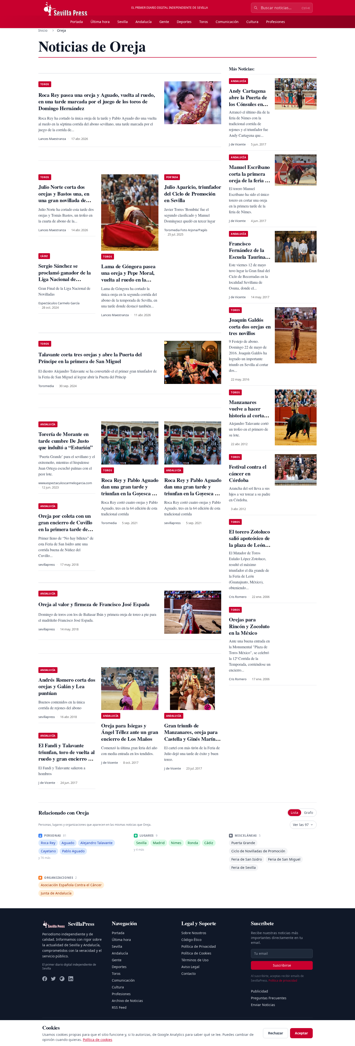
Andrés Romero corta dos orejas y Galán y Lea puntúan (66, 686)
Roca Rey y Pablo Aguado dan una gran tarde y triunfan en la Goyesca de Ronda (129, 490)
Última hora (100, 21)
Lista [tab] (294, 812)
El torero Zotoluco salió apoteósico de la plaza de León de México (249, 541)
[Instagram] (62, 978)
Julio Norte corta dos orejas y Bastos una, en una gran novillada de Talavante (63, 197)
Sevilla (122, 21)
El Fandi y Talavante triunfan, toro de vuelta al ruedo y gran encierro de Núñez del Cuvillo (66, 755)
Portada (76, 21)
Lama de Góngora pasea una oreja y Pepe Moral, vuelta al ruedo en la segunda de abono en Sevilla (128, 279)
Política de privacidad (283, 980)
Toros (203, 21)
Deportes (184, 21)
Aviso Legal (190, 966)
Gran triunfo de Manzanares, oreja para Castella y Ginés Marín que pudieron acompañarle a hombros (191, 738)
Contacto (188, 973)
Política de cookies (97, 1039)
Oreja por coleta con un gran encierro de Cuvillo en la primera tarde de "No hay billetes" (65, 526)
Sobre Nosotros (193, 933)
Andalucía (143, 21)
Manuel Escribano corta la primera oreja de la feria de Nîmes (249, 177)
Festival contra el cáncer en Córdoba (247, 473)
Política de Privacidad (198, 946)
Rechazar (275, 1033)
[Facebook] (44, 978)
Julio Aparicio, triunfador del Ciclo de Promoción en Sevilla (192, 193)
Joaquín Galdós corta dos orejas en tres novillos (250, 326)
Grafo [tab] (308, 812)
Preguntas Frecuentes (268, 998)
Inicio (42, 30)
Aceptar (301, 1033)
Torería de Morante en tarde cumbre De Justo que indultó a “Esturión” (65, 440)
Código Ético (191, 939)
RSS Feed (119, 1007)
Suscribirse (282, 965)
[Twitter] (53, 978)
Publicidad (259, 991)
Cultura (252, 21)
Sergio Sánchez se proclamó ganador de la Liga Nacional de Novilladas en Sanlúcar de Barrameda (66, 279)
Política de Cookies (196, 953)
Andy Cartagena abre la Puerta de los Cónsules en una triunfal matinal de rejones (249, 104)
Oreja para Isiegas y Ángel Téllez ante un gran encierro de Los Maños (129, 732)
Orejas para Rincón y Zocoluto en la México (249, 626)
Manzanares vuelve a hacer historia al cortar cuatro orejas (247, 412)
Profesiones (275, 21)
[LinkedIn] (70, 978)
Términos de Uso (194, 960)
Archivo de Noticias (127, 1000)
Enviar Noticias (263, 1004)
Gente (164, 21)
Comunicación (227, 21)
